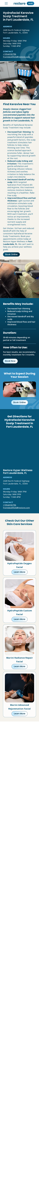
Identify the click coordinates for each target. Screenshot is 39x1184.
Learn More (19, 572)
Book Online (11, 254)
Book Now (10, 361)
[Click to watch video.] (19, 389)
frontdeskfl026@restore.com (16, 57)
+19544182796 (9, 54)
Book (30, 3)
